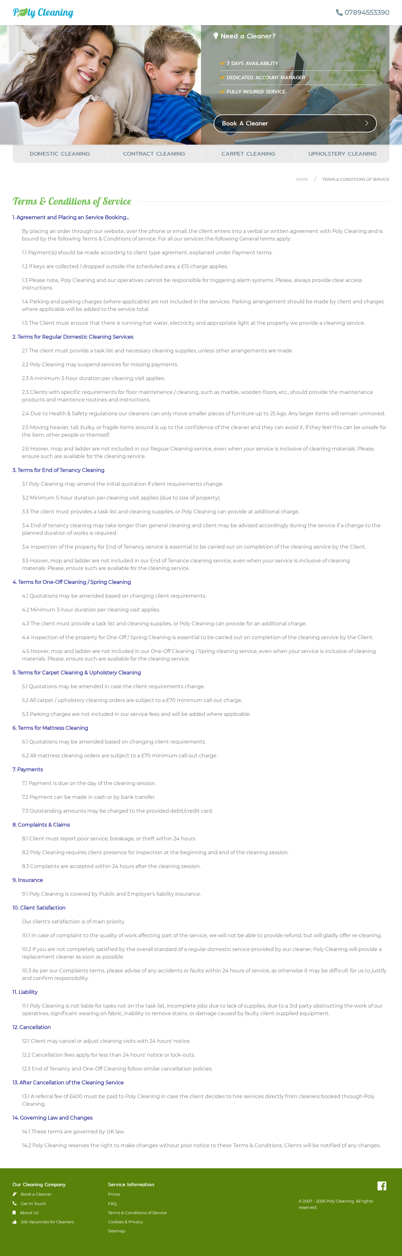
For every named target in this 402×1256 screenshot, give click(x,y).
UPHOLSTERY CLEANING (342, 153)
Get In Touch (33, 1203)
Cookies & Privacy (125, 1222)
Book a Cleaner (36, 1194)
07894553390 (366, 12)
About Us (28, 1212)
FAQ (112, 1203)
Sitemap (116, 1231)
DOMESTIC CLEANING (60, 153)
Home (302, 179)
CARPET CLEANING (248, 153)
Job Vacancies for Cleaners (47, 1222)
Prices (114, 1194)
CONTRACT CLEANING (154, 153)
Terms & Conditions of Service (355, 179)
